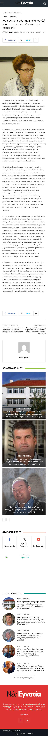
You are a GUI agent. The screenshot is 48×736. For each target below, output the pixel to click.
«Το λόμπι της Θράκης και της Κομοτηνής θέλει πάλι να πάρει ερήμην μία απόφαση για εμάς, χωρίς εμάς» (35, 330)
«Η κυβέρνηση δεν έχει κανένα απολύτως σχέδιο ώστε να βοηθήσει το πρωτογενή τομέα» (12, 329)
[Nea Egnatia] (4, 32)
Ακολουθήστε (24, 538)
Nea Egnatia (14, 32)
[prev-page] (4, 519)
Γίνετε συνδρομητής (38, 539)
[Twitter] (27, 720)
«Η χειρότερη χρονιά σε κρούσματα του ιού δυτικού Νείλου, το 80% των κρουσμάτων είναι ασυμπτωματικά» (30, 668)
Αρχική (4, 12)
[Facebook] (20, 720)
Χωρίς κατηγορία (15, 12)
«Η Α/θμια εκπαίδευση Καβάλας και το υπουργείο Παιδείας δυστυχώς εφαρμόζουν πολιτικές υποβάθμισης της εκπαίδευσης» (24, 414)
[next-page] (7, 519)
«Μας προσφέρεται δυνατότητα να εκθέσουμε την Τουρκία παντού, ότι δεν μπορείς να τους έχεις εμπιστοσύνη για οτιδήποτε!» (30, 652)
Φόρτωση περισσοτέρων (23, 678)
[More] (36, 40)
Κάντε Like (9, 538)
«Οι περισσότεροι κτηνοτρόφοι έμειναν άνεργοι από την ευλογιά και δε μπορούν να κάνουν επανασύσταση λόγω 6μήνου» (24, 461)
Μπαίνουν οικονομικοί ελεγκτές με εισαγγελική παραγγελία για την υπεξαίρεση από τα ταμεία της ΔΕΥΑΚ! (24, 509)
